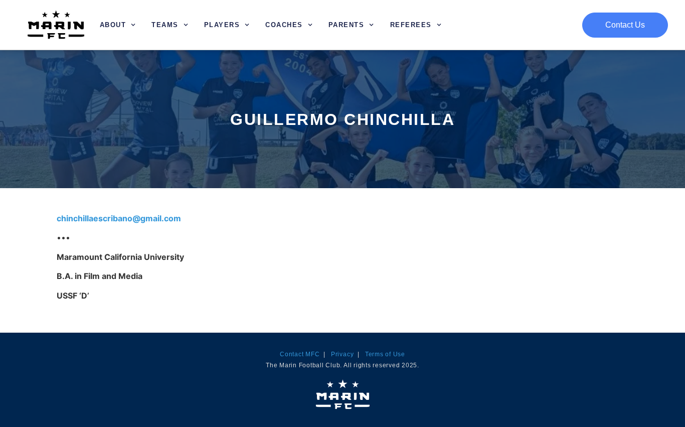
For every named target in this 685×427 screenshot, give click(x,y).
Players (222, 25)
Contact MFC (299, 354)
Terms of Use (385, 354)
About (113, 25)
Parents (346, 25)
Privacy (342, 354)
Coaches (284, 25)
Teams (165, 25)
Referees (411, 25)
